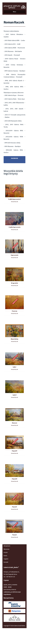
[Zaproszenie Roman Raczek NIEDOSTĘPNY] (4, 236)
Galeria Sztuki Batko (14, 6)
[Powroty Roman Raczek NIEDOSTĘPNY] (4, 292)
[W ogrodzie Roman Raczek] (4, 264)
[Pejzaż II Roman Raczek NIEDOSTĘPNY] (4, 488)
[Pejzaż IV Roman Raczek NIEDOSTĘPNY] (4, 432)
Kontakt (6, 562)
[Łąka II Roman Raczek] (4, 376)
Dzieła (5, 555)
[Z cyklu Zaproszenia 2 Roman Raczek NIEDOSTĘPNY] (4, 180)
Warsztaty (6, 549)
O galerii (6, 559)
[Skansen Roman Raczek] (4, 404)
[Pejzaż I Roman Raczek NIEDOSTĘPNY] (4, 516)
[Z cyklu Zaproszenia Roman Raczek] (4, 208)
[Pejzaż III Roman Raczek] (4, 460)
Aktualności (7, 546)
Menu (14, 11)
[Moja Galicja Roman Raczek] (4, 320)
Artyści (6, 552)
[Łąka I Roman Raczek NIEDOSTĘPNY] (4, 348)
